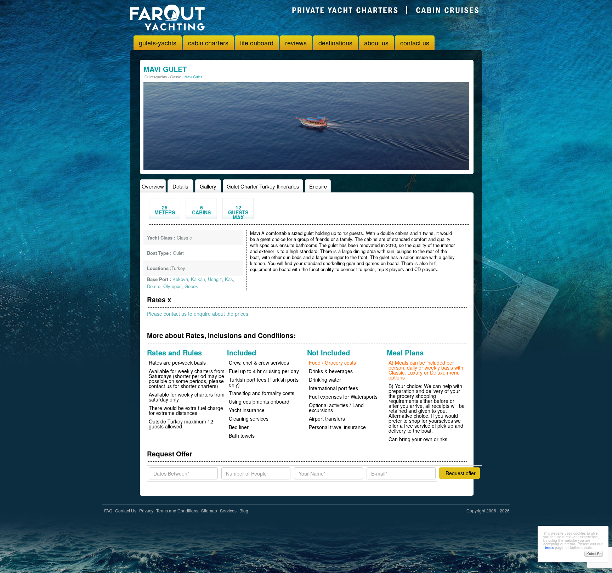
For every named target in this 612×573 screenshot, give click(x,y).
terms (549, 547)
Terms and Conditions (177, 510)
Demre (153, 286)
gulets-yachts (157, 42)
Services (228, 510)
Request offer (461, 473)
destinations (335, 42)
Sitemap (209, 510)
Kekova (180, 279)
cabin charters (208, 42)
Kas (229, 279)
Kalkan (198, 279)
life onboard (256, 42)
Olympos (172, 286)
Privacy (146, 510)
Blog (243, 510)
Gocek (191, 286)
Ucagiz (215, 279)
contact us (414, 42)
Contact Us (125, 510)
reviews (296, 42)
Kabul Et (593, 553)
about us (376, 42)
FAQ (108, 510)
